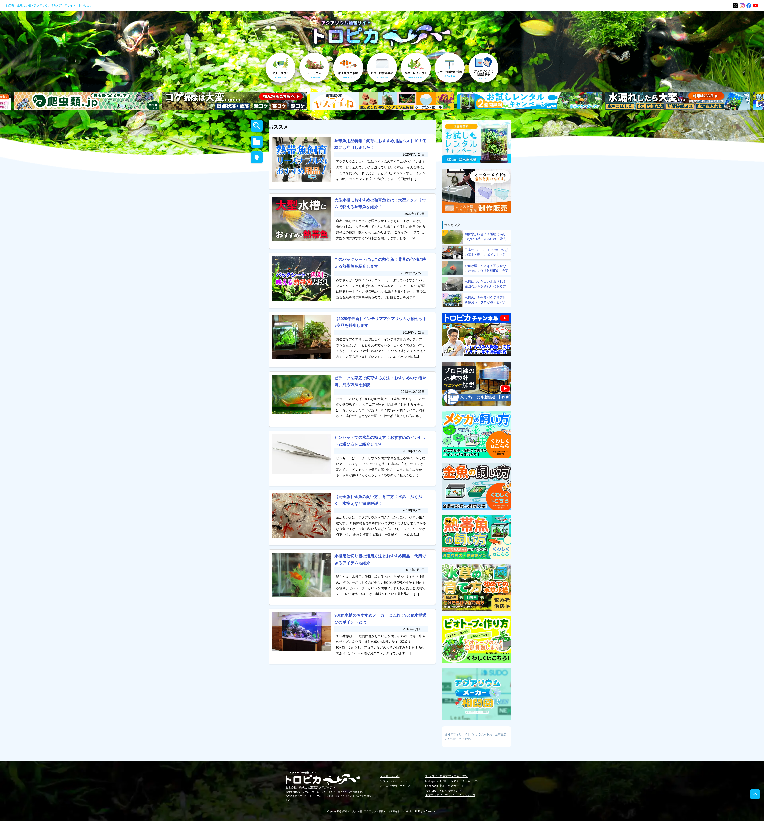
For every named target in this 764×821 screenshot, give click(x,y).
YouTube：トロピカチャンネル (444, 790)
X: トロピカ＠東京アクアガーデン (446, 776)
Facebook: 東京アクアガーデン (444, 785)
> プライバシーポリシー (395, 781)
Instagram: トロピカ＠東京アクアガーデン (451, 781)
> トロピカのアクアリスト (396, 785)
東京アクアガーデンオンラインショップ (450, 795)
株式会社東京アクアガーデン (317, 787)
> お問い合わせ (390, 776)
